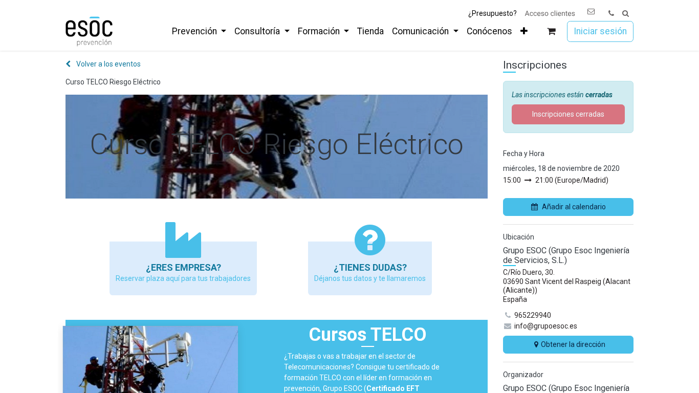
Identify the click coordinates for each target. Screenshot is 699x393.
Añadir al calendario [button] (574, 207)
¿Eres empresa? (183, 267)
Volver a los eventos (108, 64)
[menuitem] (199, 31)
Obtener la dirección (573, 344)
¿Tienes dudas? (370, 267)
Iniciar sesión (600, 31)
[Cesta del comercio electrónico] (551, 31)
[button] (625, 13)
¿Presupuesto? (492, 13)
